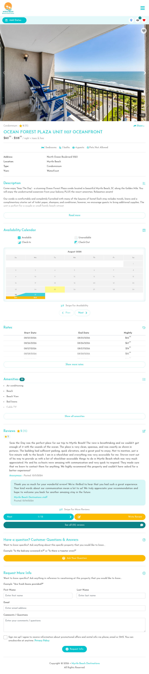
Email (6, 602)
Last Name (83, 590)
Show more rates (74, 364)
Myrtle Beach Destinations (86, 663)
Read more (74, 215)
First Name (9, 590)
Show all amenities (74, 416)
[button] (4, 73)
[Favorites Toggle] (144, 20)
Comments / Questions (15, 615)
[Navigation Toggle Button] (143, 8)
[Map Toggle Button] (131, 20)
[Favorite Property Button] (144, 31)
